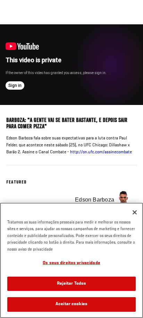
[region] (71, 260)
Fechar (130, 37)
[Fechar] (134, 212)
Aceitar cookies (71, 304)
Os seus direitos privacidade (71, 263)
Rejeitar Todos (71, 284)
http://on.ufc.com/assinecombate (101, 152)
